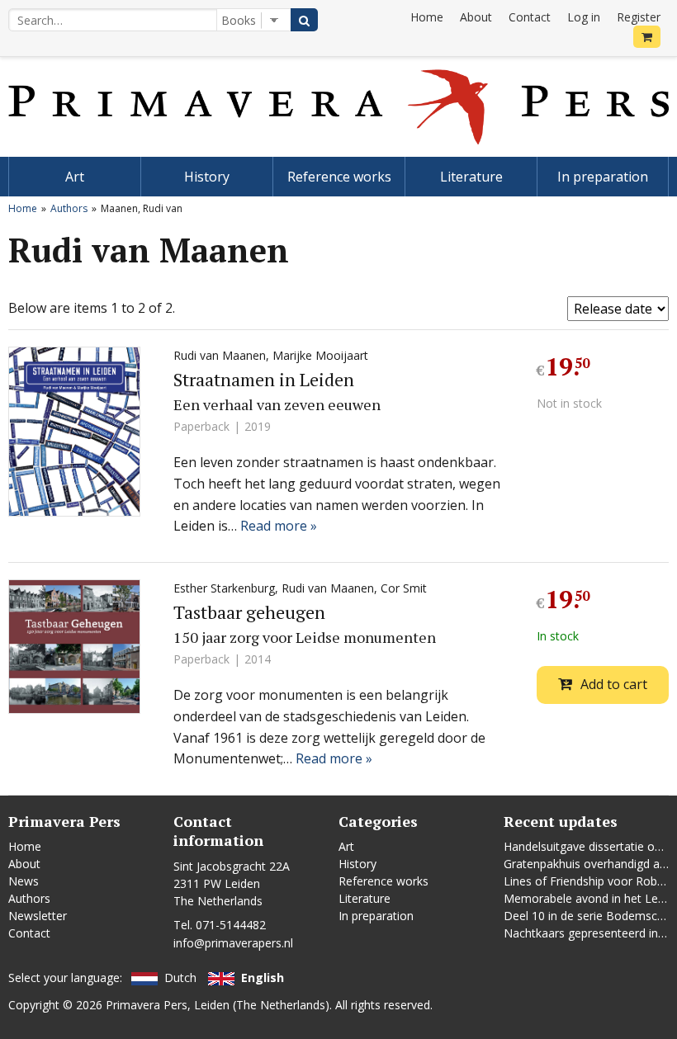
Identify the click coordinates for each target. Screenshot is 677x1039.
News (23, 881)
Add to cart (613, 684)
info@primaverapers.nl (233, 943)
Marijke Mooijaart (320, 355)
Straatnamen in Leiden (263, 379)
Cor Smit (404, 588)
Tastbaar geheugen (249, 612)
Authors (69, 208)
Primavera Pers (146, 1005)
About (476, 17)
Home (426, 17)
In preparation (602, 177)
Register (638, 17)
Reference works (339, 177)
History (207, 177)
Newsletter (37, 915)
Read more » (278, 526)
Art (74, 177)
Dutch (180, 977)
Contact (530, 17)
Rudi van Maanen (219, 355)
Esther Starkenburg (224, 588)
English (262, 977)
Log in (583, 17)
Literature (471, 177)
